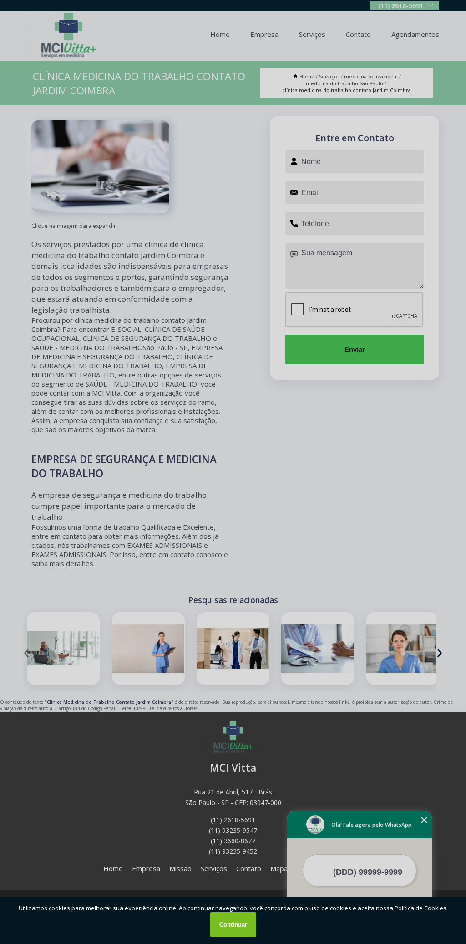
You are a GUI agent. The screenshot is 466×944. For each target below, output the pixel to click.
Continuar (233, 924)
